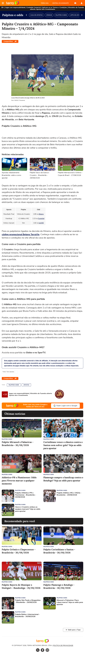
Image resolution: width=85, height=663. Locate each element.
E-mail (75, 3)
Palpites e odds (14, 385)
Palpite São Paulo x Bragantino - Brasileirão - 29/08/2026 (28, 601)
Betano (41, 214)
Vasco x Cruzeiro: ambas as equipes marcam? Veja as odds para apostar (27, 509)
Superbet (41, 218)
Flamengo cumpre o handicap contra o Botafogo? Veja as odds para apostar (63, 479)
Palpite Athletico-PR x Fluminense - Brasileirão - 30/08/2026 (25, 495)
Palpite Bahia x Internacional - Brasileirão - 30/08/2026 (27, 615)
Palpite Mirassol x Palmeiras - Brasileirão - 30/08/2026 (17, 444)
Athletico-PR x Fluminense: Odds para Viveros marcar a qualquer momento (19, 480)
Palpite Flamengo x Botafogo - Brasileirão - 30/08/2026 (58, 586)
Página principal (12, 3)
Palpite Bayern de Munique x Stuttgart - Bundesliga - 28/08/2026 (21, 586)
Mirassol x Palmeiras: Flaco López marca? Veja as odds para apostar (70, 602)
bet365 (41, 223)
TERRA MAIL (45, 3)
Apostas (26, 385)
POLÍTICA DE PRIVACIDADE (63, 645)
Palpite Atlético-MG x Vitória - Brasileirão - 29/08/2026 (69, 494)
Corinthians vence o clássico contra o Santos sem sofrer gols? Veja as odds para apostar (63, 445)
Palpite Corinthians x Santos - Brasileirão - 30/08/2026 (59, 551)
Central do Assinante (60, 3)
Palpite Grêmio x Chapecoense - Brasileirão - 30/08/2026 (18, 551)
